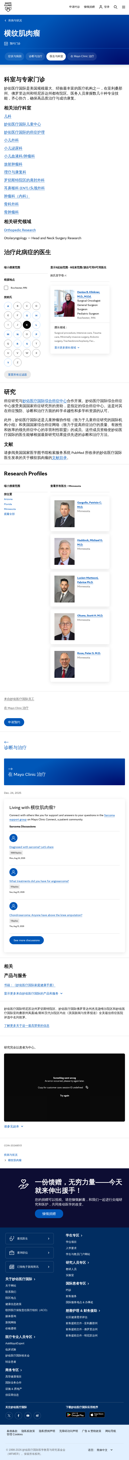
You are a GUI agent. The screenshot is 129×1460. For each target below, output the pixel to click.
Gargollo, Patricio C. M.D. (89, 505)
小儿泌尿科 (13, 148)
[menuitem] (14, 56)
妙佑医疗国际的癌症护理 (24, 132)
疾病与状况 (15, 20)
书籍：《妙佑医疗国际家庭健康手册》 (29, 985)
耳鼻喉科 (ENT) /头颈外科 (24, 188)
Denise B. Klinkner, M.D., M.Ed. (88, 294)
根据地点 (9, 279)
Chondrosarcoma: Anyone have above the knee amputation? (45, 915)
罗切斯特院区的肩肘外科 (24, 180)
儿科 (7, 116)
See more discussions (27, 940)
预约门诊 (15, 43)
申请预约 (14, 722)
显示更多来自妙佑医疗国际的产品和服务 (31, 993)
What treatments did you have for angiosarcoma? (39, 881)
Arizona (8, 499)
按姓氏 (8, 297)
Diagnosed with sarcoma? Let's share (31, 847)
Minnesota (10, 509)
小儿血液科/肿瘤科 (19, 156)
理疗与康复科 (15, 172)
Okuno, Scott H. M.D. (90, 615)
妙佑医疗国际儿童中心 (22, 124)
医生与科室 (56, 56)
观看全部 (9, 514)
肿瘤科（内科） (17, 196)
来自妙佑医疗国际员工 (19, 699)
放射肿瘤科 (13, 164)
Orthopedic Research (20, 230)
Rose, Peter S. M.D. (89, 653)
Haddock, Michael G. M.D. (90, 542)
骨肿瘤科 (11, 212)
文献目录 (59, 457)
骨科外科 (11, 204)
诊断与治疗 (35, 56)
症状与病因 (15, 56)
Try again (64, 1095)
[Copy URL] (87, 1087)
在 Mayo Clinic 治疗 (82, 56)
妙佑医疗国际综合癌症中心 (45, 401)
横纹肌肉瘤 (22, 33)
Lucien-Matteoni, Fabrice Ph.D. (87, 580)
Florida (8, 504)
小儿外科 (11, 140)
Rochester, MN (19, 287)
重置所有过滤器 (17, 374)
